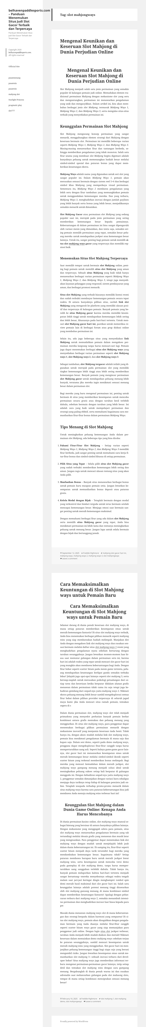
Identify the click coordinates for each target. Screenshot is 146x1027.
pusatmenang (14, 78)
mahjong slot (14, 94)
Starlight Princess (16, 99)
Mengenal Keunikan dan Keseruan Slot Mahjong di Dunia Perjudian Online (88, 46)
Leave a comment (69, 558)
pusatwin (13, 83)
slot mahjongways (111, 556)
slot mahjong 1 (107, 998)
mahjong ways (77, 243)
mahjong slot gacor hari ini (114, 553)
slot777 (12, 110)
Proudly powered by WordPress (74, 1021)
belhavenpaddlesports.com (20, 52)
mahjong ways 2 (81, 556)
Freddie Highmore (91, 553)
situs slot (105, 931)
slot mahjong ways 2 (106, 647)
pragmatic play (15, 105)
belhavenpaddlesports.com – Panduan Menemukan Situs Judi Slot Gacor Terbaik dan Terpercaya (29, 19)
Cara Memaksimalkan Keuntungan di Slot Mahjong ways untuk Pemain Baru (92, 589)
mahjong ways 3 (96, 556)
